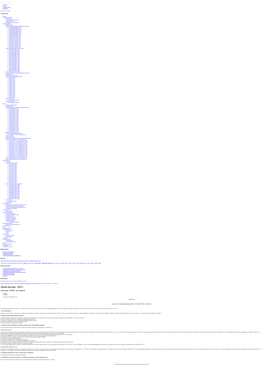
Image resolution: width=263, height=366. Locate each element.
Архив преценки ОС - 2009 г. (14, 128)
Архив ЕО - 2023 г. (12, 80)
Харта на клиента (9, 18)
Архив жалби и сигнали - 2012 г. (14, 196)
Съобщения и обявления (10, 101)
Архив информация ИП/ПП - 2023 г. (15, 29)
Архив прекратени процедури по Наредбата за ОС (17, 134)
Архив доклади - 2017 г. (13, 173)
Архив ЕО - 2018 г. (12, 86)
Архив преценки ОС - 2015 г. (14, 120)
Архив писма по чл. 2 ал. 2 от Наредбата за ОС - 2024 (18, 141)
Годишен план (8, 161)
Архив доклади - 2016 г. (13, 175)
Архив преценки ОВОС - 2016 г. (14, 60)
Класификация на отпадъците (11, 217)
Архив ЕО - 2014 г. (12, 91)
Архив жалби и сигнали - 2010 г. (14, 198)
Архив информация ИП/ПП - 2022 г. (15, 31)
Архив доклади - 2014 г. (13, 177)
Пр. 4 (21, 263)
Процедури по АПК (9, 135)
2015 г (73, 263)
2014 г (77, 263)
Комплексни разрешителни (7, 223)
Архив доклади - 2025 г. (13, 164)
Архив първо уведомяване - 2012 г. (15, 44)
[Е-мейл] (5, 294)
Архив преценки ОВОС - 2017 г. (14, 59)
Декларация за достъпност (7, 246)
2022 (24, 263)
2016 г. (70, 263)
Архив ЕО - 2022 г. (12, 81)
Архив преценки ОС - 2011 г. (14, 125)
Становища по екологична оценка (11, 75)
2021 (33, 263)
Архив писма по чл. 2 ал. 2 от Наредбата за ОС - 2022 (18, 144)
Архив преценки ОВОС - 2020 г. (14, 55)
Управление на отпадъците (7, 212)
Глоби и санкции (9, 202)
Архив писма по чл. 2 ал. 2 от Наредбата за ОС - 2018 (18, 149)
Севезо (7, 233)
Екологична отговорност (7, 228)
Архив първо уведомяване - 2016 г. (15, 38)
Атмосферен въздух (6, 203)
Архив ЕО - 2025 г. (12, 77)
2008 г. (99, 263)
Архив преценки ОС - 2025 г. (14, 108)
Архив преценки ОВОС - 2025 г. (14, 49)
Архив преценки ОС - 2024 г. (14, 109)
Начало (4, 16)
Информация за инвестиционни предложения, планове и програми (17, 26)
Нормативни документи (10, 235)
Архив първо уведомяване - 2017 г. (15, 37)
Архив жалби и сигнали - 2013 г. (14, 194)
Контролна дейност (6, 160)
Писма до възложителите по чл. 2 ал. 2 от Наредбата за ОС (16, 139)
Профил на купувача (6, 239)
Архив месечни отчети (13, 201)
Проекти (4, 242)
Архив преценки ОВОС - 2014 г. (14, 63)
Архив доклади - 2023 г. (13, 166)
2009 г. (96, 263)
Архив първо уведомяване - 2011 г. (15, 43)
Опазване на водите (6, 209)
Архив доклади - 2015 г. (13, 176)
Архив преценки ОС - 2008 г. (14, 129)
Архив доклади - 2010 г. (13, 182)
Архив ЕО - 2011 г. (12, 95)
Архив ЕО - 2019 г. (12, 85)
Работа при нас (5, 245)
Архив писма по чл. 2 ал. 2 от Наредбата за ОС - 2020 (18, 146)
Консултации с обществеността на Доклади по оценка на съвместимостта (18, 138)
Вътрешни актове (9, 236)
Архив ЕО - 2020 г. (12, 84)
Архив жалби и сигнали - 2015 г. (14, 192)
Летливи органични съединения (11, 208)
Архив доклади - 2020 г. (13, 170)
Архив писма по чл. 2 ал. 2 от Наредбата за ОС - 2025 (18, 140)
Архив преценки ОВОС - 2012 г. (14, 65)
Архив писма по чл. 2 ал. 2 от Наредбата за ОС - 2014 (18, 154)
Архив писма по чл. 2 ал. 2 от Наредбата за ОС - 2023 (18, 143)
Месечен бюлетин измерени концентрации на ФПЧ (14, 205)
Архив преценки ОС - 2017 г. (14, 118)
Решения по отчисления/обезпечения (12, 214)
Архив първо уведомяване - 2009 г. (15, 47)
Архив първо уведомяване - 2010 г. (15, 45)
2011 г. (88, 263)
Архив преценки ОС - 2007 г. (14, 130)
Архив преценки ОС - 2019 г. (14, 116)
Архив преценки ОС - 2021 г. (14, 113)
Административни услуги (7, 17)
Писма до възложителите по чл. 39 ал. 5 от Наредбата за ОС (16, 157)
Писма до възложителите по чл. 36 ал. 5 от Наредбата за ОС (16, 159)
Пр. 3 (9, 263)
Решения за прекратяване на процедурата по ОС (14, 133)
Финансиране (5, 237)
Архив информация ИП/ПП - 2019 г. (15, 34)
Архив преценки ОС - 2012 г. (14, 124)
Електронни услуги (9, 21)
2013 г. (81, 263)
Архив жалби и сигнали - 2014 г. (14, 193)
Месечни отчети (9, 199)
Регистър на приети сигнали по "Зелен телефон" (14, 183)
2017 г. (66, 263)
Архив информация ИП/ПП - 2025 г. (15, 27)
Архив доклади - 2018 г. (13, 172)
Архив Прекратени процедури (14, 100)
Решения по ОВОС (9, 74)
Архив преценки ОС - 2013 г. (14, 123)
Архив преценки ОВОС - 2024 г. (14, 50)
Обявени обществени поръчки (11, 241)
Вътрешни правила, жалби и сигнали (12, 22)
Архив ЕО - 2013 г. (12, 92)
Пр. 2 (27, 263)
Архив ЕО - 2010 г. (12, 96)
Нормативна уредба (9, 230)
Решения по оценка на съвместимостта (12, 132)
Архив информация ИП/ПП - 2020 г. (15, 33)
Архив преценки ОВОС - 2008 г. (14, 70)
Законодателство (6, 234)
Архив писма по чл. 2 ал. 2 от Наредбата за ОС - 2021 (18, 145)
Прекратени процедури (10, 98)
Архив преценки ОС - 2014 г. (14, 122)
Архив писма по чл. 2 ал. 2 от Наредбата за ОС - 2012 (18, 156)
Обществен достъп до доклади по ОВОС (13, 71)
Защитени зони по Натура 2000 (11, 104)
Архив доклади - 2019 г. (13, 171)
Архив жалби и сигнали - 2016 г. (14, 191)
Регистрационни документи (10, 219)
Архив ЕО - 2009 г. (12, 97)
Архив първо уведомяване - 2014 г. (15, 40)
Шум (4, 226)
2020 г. (43, 263)
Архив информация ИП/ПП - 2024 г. (15, 28)
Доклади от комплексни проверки (12, 162)
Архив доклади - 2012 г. (13, 180)
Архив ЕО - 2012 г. (12, 93)
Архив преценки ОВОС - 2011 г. (14, 66)
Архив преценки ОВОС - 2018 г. (14, 58)
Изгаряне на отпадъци (10, 215)
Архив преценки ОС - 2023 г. (14, 111)
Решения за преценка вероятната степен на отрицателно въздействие (17, 107)
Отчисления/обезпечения (10, 213)
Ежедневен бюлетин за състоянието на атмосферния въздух (16, 204)
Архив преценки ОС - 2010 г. (14, 127)
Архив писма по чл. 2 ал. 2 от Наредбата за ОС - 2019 (18, 148)
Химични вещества (6, 229)
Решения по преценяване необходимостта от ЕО (14, 76)
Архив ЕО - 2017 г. (12, 87)
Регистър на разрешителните (11, 218)
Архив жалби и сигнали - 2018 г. (14, 188)
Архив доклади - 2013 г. (13, 178)
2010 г (92, 263)
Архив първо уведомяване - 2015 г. (15, 39)
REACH (7, 231)
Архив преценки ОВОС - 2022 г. (14, 53)
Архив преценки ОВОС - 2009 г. (14, 69)
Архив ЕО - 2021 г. (12, 82)
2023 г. (15, 263)
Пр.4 (12, 263)
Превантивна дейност (7, 23)
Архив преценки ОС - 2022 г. (14, 112)
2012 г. (84, 263)
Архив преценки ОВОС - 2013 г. (14, 64)
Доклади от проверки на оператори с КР (13, 224)
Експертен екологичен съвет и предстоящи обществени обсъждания (17, 72)
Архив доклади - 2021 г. (36, 283)
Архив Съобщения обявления (14, 102)
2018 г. (63, 263)
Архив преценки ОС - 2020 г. (14, 114)
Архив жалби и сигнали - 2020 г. (14, 186)
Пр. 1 (36, 263)
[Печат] (5, 293)
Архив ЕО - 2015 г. (12, 90)
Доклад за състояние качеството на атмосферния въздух (15, 207)
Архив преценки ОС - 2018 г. (14, 117)
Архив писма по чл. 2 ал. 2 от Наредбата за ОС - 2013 (18, 155)
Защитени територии (9, 106)
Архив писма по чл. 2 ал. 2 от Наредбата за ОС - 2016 (18, 151)
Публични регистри (9, 24)
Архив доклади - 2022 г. (13, 167)
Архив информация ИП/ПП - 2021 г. (15, 32)
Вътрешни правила (9, 240)
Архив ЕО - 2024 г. (12, 79)
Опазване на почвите (6, 225)
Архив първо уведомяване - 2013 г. (15, 42)
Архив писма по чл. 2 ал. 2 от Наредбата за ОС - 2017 (18, 150)
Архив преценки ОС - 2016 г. (14, 119)
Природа (4, 103)
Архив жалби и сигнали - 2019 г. (14, 187)
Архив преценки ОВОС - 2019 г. (14, 56)
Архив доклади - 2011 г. (13, 181)
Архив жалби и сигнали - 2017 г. (14, 189)
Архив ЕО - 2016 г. (12, 88)
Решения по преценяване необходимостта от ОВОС (15, 48)
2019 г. (53, 263)
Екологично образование (7, 244)
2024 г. (5, 263)
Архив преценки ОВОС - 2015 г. (14, 61)
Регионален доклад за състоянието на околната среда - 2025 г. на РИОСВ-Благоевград (21, 260)
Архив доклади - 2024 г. (13, 165)
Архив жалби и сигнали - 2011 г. (14, 197)
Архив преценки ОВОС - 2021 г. (14, 54)
